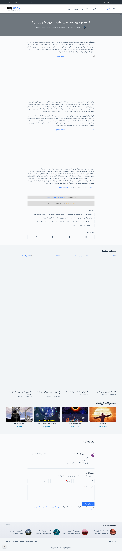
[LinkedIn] (52, 237)
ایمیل (68, 481)
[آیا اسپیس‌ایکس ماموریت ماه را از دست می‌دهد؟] (19, 322)
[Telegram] (36, 237)
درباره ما (22, 2)
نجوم (101, 9)
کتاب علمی (85, 9)
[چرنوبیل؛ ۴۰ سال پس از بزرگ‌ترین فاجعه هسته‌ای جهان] (85, 532)
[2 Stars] (72, 203)
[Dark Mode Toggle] (4, 546)
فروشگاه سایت (29, 2)
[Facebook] (111, 2)
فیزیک (94, 9)
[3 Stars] (70, 203)
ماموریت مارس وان (87, 222)
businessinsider (64, 188)
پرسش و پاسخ (62, 27)
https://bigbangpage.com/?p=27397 (56, 197)
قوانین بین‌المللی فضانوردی (85, 218)
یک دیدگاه (38, 27)
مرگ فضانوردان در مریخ (86, 225)
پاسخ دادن (30, 454)
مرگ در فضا (75, 222)
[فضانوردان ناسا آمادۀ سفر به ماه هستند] (75, 322)
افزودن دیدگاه (88, 487)
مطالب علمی (48, 27)
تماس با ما (16, 2)
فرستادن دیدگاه (88, 504)
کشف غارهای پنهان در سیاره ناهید (106, 392)
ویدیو (76, 9)
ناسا (75, 225)
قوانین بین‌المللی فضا (40, 214)
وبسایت (45, 481)
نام (92, 481)
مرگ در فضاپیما (64, 222)
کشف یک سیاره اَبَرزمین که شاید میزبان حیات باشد (100, 532)
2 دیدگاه (104, 394)
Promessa (89, 214)
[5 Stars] (66, 203)
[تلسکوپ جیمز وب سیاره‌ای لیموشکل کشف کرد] (47, 322)
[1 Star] (74, 203)
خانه (35, 2)
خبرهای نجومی (55, 27)
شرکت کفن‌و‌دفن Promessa (57, 214)
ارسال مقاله (9, 2)
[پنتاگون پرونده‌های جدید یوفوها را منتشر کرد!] (28, 532)
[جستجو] (114, 2)
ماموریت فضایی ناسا (48, 218)
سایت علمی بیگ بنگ (14, 10)
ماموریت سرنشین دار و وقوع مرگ (66, 218)
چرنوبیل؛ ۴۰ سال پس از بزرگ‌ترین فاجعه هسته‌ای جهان (71, 532)
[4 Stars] (68, 203)
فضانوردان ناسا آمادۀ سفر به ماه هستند (76, 392)
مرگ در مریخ (53, 222)
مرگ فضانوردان (41, 222)
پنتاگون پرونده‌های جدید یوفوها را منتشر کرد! (16, 532)
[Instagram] (104, 2)
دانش (108, 9)
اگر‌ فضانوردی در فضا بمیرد (75, 214)
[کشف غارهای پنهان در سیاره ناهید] (103, 322)
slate (71, 188)
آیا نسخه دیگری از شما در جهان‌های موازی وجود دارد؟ (44, 532)
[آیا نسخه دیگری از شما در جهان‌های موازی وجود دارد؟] (56, 532)
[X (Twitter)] (108, 2)
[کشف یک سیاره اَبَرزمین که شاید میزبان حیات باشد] (113, 532)
